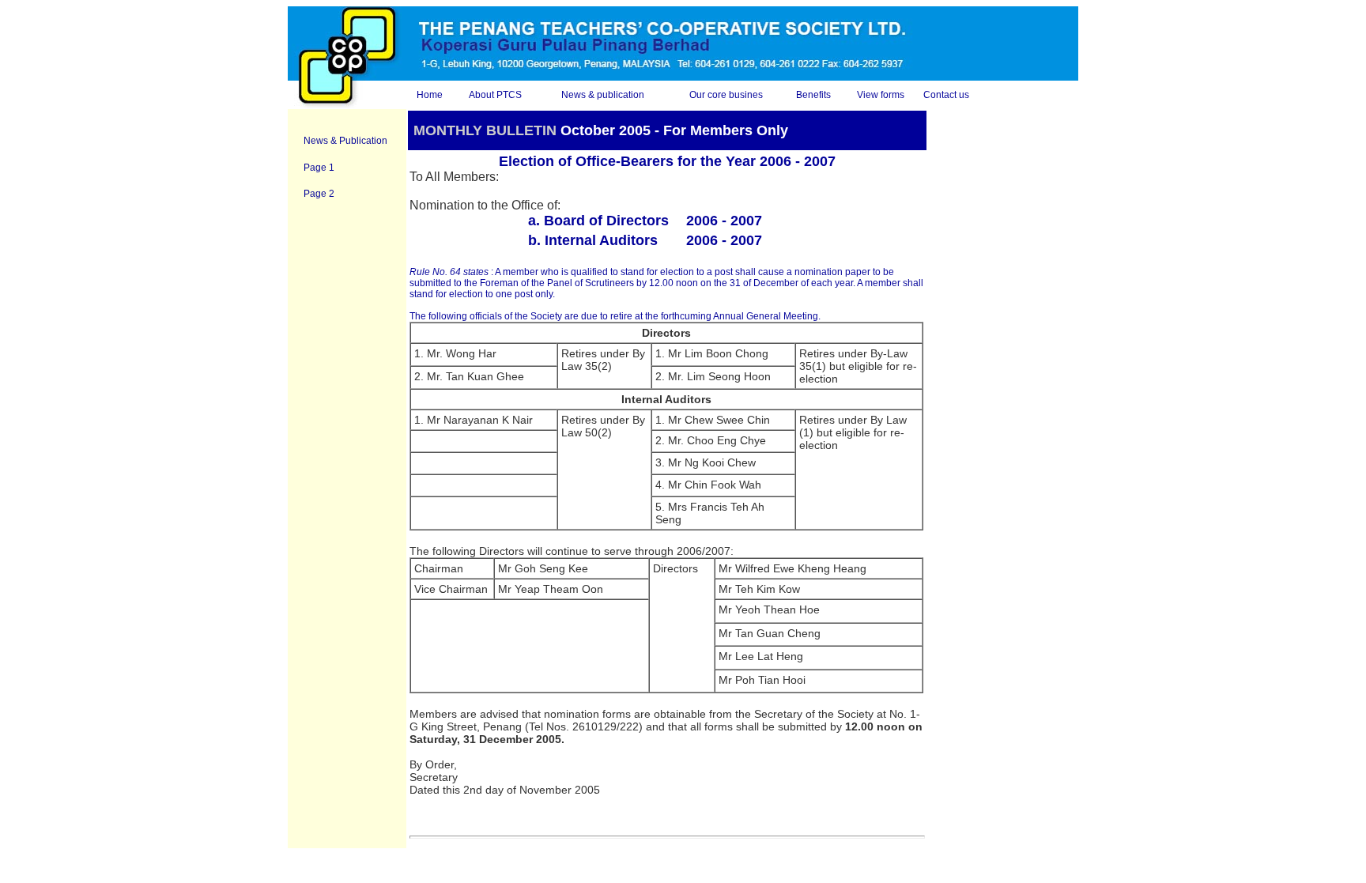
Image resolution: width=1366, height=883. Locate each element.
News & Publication (345, 140)
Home (430, 94)
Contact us (946, 94)
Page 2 (319, 193)
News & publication (602, 94)
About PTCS (495, 94)
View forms (880, 94)
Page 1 (319, 167)
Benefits (813, 94)
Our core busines (726, 94)
